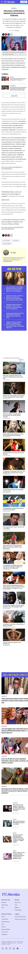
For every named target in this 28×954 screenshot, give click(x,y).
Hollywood (15, 803)
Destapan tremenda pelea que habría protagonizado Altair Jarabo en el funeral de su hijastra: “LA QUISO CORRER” (18, 838)
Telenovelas (12, 85)
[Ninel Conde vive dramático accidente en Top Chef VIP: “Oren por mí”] (5, 79)
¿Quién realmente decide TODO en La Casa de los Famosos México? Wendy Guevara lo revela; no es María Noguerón (15, 324)
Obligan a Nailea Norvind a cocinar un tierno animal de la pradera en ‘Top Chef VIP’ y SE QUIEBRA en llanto (19, 855)
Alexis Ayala (16, 240)
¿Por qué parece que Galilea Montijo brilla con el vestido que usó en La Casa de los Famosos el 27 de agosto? (14, 289)
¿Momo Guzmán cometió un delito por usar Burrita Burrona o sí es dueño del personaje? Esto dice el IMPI (14, 298)
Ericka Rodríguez (16, 813)
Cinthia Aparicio (7, 244)
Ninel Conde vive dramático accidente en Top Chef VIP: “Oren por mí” (18, 79)
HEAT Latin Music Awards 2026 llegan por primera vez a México (19, 822)
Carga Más (14, 96)
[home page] (9, 2)
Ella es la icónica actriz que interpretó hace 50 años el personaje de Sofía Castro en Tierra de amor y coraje (18, 89)
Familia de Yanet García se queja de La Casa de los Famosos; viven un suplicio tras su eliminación (14, 306)
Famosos (14, 8)
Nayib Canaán (15, 827)
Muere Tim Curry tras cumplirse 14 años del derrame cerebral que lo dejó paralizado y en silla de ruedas (19, 807)
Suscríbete (24, 1)
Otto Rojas (17, 30)
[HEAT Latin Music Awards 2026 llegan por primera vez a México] (7, 823)
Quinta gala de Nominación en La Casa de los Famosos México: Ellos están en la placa (15, 315)
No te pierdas (6, 240)
